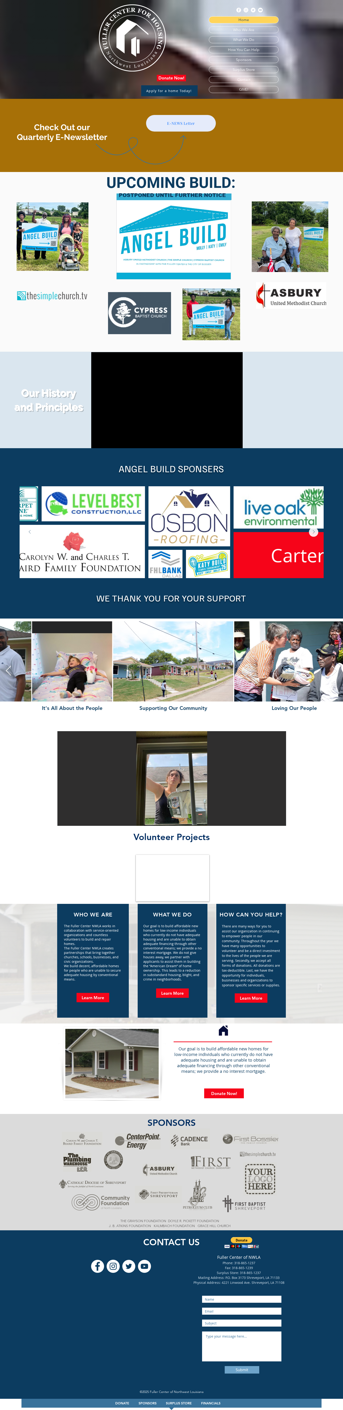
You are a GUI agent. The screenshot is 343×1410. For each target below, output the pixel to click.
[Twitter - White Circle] (253, 10)
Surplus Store (244, 69)
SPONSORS (148, 1403)
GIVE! (243, 89)
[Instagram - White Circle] (246, 10)
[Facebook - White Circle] (238, 10)
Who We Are (243, 30)
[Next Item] (313, 532)
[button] (171, 778)
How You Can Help (243, 49)
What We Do (243, 39)
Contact (243, 79)
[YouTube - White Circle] (260, 10)
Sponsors (244, 59)
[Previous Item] (29, 532)
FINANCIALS (213, 1403)
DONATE (122, 1403)
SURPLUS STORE (179, 1403)
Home (243, 20)
